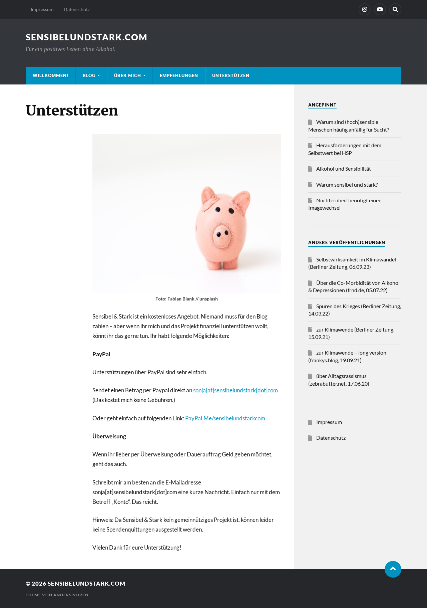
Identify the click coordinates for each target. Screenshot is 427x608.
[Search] (395, 9)
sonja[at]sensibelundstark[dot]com (235, 390)
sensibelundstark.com (86, 37)
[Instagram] (365, 9)
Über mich (127, 75)
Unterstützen (231, 75)
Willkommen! (51, 75)
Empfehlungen (179, 75)
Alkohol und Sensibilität (343, 168)
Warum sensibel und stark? (347, 184)
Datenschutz (77, 9)
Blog (89, 75)
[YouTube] (380, 9)
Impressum (42, 9)
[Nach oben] (393, 569)
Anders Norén (70, 594)
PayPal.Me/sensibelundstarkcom (225, 418)
